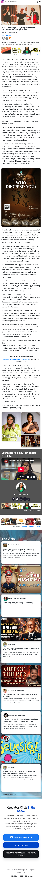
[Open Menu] (40, 1)
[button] (28, 499)
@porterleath (16, 526)
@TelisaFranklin (7, 35)
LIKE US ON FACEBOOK (21, 845)
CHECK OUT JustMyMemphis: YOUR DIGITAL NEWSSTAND (21, 854)
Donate (33, 55)
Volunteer (26, 55)
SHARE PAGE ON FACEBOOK (23, 837)
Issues (39, 55)
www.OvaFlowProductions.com (16, 359)
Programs (24, 526)
